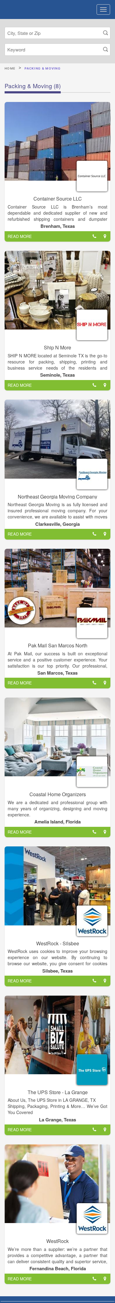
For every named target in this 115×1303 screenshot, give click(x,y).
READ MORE (20, 236)
